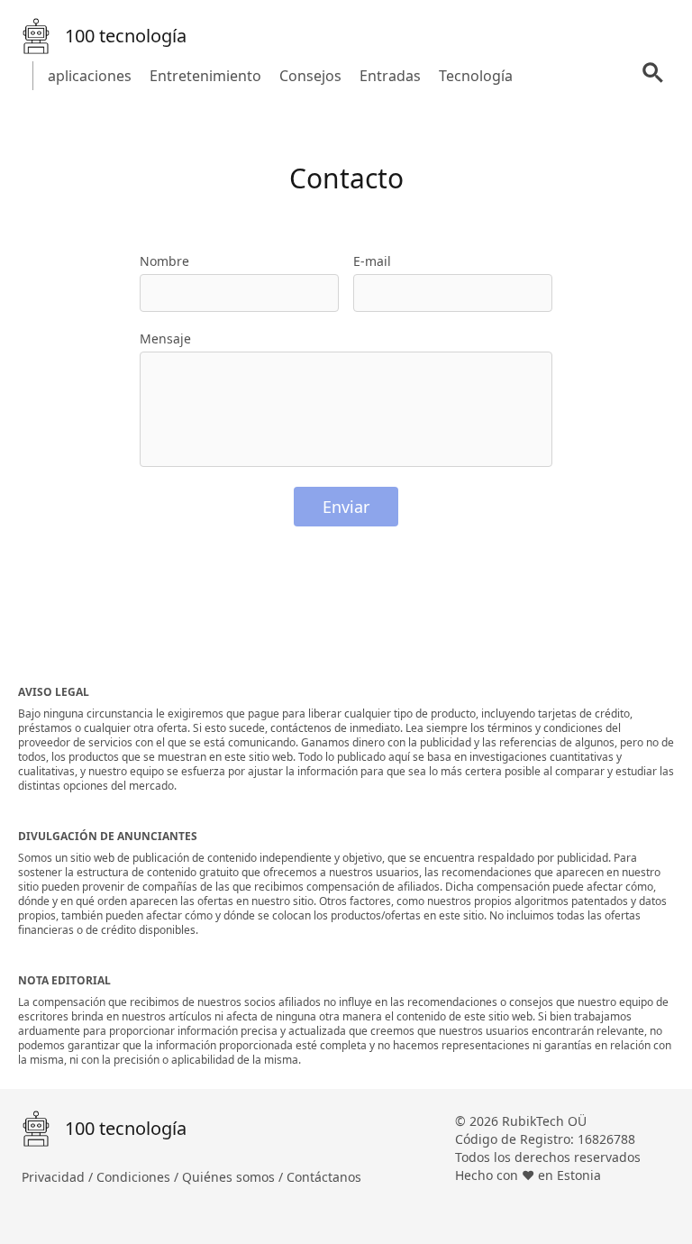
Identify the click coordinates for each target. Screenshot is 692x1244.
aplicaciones (90, 76)
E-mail (372, 261)
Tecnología (476, 76)
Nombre (164, 261)
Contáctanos (324, 1176)
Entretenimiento (205, 76)
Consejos (310, 76)
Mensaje (165, 338)
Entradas (390, 76)
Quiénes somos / (234, 1176)
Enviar (346, 506)
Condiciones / (139, 1176)
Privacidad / (59, 1176)
